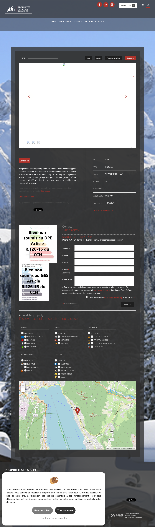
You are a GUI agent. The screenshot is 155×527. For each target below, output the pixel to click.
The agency (65, 22)
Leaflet (108, 448)
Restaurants (32, 367)
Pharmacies (32, 347)
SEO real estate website (133, 517)
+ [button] (23, 385)
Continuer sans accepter (54, 518)
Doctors (31, 340)
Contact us (130, 58)
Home (53, 22)
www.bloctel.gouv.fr (101, 290)
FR (143, 5)
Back (24, 58)
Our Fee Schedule (27, 196)
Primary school (101, 340)
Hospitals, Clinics (35, 336)
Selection (127, 6)
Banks (63, 377)
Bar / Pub (31, 364)
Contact (99, 22)
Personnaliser (42, 510)
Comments (67, 279)
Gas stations (66, 367)
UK (148, 5)
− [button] (23, 390)
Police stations (67, 370)
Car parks (65, 364)
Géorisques (45, 191)
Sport (30, 370)
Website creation (130, 515)
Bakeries (64, 343)
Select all (28, 333)
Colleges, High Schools (104, 343)
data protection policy (113, 297)
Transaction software (132, 513)
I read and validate (96, 297)
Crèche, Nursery (101, 336)
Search (89, 22)
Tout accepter (65, 510)
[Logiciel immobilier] (117, 516)
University (98, 347)
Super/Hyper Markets (70, 336)
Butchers (65, 340)
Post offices (66, 374)
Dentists (31, 343)
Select (98, 58)
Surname (67, 248)
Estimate (78, 22)
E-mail (65, 262)
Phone (65, 255)
